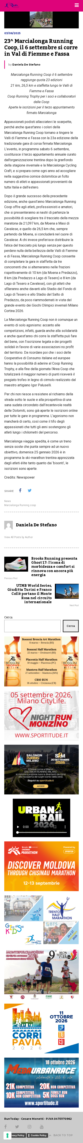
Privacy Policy (16, 1135)
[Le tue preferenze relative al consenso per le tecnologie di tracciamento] (7, 1135)
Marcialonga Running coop (20, 505)
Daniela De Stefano (26, 64)
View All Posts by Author (18, 537)
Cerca (8, 617)
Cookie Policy (38, 1135)
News (7, 501)
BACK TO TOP (63, 1135)
